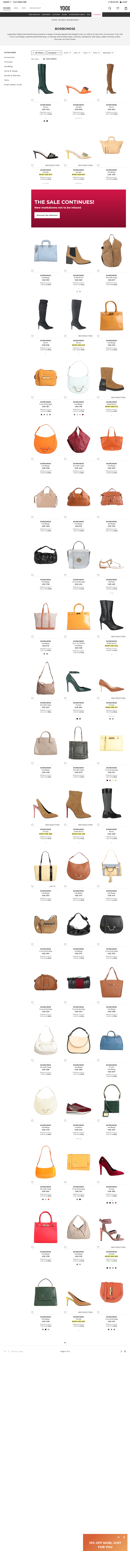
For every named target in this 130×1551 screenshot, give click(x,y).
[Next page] (112, 1351)
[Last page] (124, 1351)
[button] (16, 57)
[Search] (109, 8)
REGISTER (114, 2)
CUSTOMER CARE (20, 2)
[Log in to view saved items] (117, 8)
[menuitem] (6, 8)
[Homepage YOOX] (65, 8)
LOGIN (123, 2)
